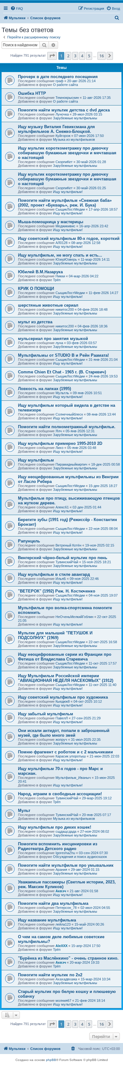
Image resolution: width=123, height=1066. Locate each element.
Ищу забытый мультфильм (45, 714)
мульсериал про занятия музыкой (53, 338)
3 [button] (75, 56)
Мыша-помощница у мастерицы (50, 221)
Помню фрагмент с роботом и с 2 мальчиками (65, 752)
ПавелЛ (62, 718)
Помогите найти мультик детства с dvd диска (64, 110)
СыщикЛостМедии (70, 209)
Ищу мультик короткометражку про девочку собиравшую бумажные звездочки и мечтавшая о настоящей (67, 153)
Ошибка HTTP (32, 93)
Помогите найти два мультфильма (53, 903)
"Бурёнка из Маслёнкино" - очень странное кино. (68, 958)
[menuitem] (16, 8)
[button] (52, 56)
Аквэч (61, 891)
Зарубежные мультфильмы (75, 118)
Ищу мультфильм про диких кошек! (54, 827)
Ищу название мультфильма (47, 920)
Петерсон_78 (66, 908)
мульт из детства (35, 322)
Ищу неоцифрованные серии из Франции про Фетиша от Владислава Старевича (64, 656)
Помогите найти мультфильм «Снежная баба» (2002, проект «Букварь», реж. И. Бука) (65, 202)
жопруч (61, 739)
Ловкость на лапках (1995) (44, 388)
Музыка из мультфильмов (74, 139)
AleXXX (61, 946)
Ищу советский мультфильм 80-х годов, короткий (69, 238)
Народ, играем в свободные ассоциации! (60, 793)
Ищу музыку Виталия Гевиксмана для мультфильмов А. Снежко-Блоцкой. (56, 129)
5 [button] (89, 56)
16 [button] (101, 56)
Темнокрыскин (67, 97)
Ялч (59, 431)
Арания (61, 869)
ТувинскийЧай (67, 562)
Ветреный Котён (68, 545)
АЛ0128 (61, 243)
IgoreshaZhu (65, 853)
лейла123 (63, 924)
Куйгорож (63, 136)
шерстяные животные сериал (48, 305)
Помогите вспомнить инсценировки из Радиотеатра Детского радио (57, 846)
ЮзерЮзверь (66, 259)
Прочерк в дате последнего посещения (58, 76)
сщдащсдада (66, 831)
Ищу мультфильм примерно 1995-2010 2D (60, 443)
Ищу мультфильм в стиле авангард (54, 574)
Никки (60, 276)
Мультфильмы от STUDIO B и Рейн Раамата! (63, 355)
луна (59, 343)
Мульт (24, 810)
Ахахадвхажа (66, 979)
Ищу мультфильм (36, 460)
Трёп (57, 280)
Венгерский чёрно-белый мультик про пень (62, 557)
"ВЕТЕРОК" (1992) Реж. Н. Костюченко (56, 591)
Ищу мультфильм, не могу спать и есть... (60, 255)
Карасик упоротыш (71, 756)
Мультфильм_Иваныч (73, 778)
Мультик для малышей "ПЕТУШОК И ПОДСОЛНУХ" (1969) (55, 635)
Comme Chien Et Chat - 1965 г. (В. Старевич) (62, 372)
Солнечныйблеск (69, 414)
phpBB (51, 1060)
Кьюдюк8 (63, 701)
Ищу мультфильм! (68, 192)
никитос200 (65, 309)
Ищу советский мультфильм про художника (63, 697)
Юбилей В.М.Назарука (40, 271)
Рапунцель (29, 541)
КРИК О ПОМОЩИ (36, 288)
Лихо (59, 448)
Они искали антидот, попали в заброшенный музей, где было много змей (63, 733)
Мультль (62, 393)
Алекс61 (62, 507)
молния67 (63, 1000)
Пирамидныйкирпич (71, 464)
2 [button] (68, 56)
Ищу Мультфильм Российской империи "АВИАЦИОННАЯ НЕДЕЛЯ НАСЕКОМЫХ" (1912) (65, 678)
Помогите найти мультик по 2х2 (50, 974)
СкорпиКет (64, 162)
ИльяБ (61, 579)
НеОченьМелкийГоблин (74, 617)
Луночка (62, 114)
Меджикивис (65, 226)
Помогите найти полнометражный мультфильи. (66, 426)
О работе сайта (65, 85)
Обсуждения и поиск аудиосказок (80, 857)
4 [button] (82, 56)
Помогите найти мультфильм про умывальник (66, 865)
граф (59, 81)
